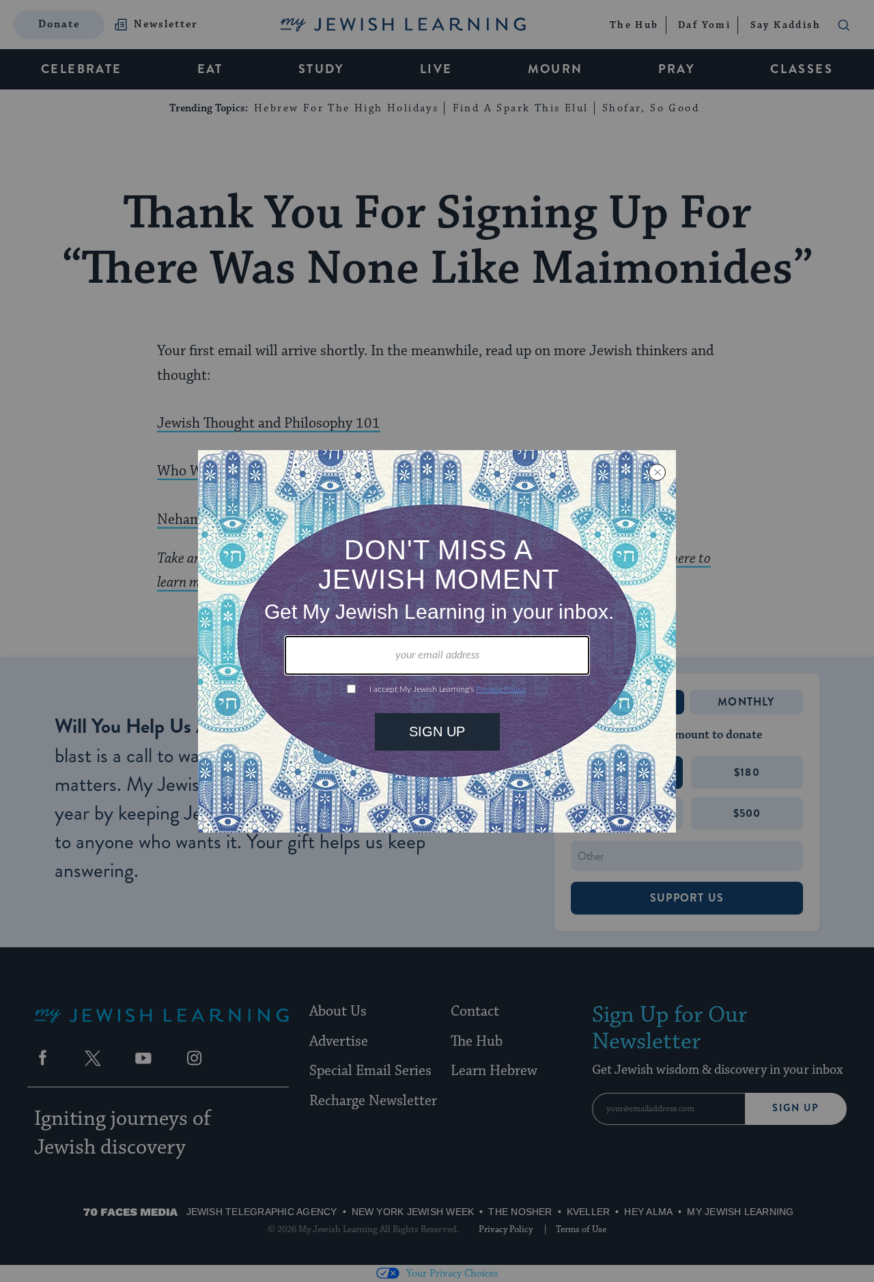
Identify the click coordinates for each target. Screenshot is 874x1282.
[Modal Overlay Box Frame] (437, 641)
